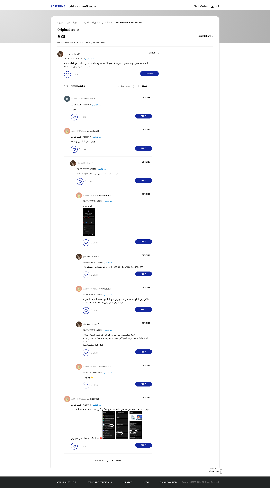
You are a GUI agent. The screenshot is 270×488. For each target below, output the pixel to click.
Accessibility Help (66, 482)
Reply (143, 116)
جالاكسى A (89, 59)
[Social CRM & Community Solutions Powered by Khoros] (215, 470)
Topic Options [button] (204, 36)
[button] (154, 53)
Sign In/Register (201, 6)
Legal (146, 482)
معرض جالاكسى (89, 6)
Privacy (127, 482)
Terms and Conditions (100, 482)
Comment (149, 73)
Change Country (168, 482)
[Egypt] (58, 6)
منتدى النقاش (74, 6)
